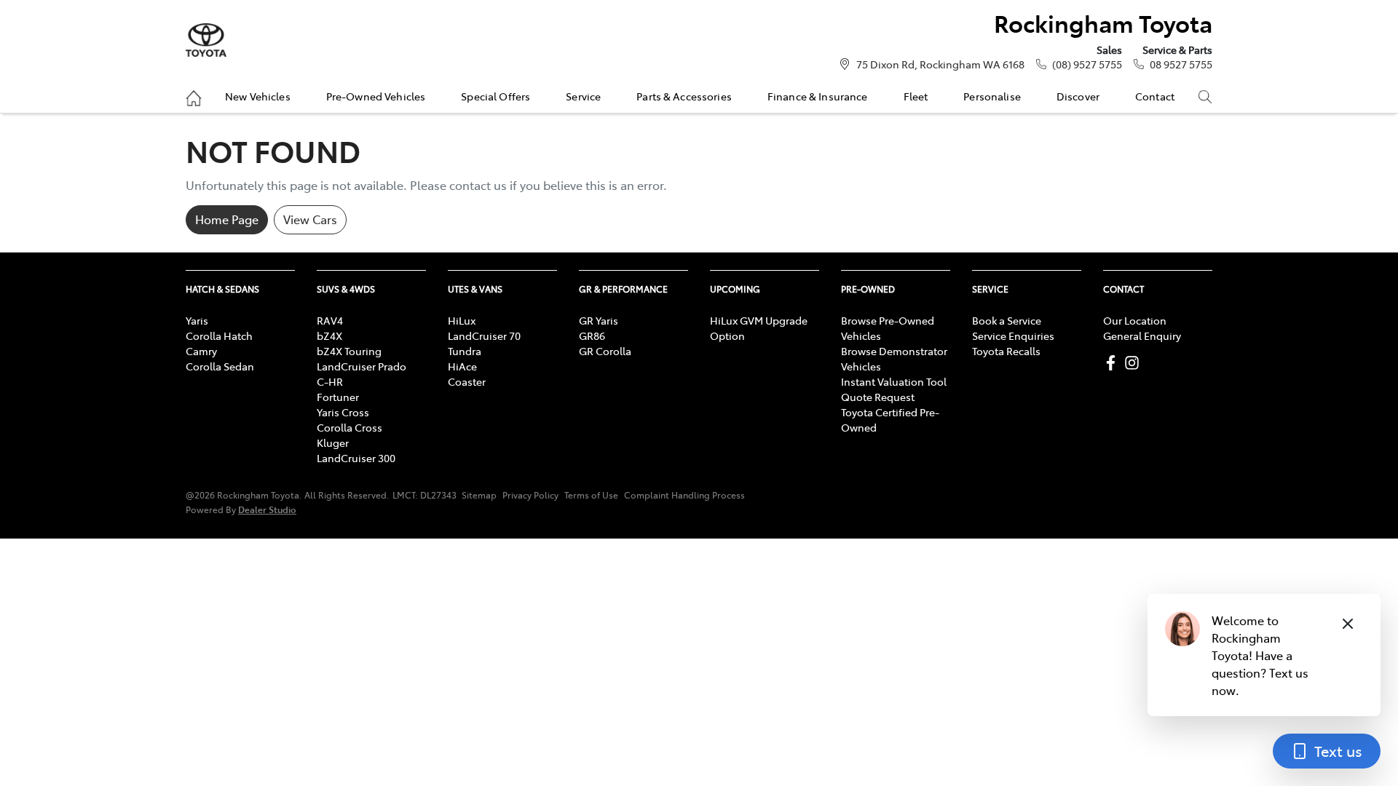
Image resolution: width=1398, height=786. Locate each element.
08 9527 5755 (1181, 64)
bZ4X (329, 335)
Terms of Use (591, 495)
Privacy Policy (530, 495)
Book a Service (1006, 320)
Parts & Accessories (684, 96)
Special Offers (495, 96)
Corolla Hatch (219, 335)
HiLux (461, 320)
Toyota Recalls (1006, 351)
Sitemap (479, 495)
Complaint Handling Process (684, 495)
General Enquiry (1142, 335)
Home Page (226, 219)
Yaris (197, 320)
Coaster (467, 381)
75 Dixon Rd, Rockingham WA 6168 (940, 64)
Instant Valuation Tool (894, 381)
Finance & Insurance (817, 96)
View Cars (310, 219)
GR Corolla (605, 351)
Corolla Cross (349, 427)
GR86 (592, 335)
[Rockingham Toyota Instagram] (1134, 362)
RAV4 (330, 320)
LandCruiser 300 (356, 457)
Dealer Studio (267, 509)
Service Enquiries (1013, 335)
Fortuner (338, 396)
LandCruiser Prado (361, 366)
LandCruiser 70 (484, 335)
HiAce (462, 366)
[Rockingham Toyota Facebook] (1113, 362)
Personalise (992, 96)
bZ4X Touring (349, 351)
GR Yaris (598, 320)
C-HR (330, 381)
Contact (1154, 96)
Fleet (916, 96)
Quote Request (878, 396)
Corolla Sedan (220, 366)
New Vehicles (258, 96)
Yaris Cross (343, 412)
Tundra (464, 351)
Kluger (333, 442)
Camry (201, 351)
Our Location (1134, 320)
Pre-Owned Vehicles (376, 96)
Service (583, 96)
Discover (1078, 96)
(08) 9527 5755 (1087, 64)
